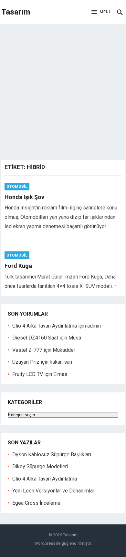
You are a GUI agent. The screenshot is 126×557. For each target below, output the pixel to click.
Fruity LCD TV (27, 374)
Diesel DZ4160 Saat (35, 338)
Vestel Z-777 (27, 350)
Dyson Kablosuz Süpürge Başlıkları (51, 454)
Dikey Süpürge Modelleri (40, 466)
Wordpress (44, 543)
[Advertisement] (63, 90)
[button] (101, 12)
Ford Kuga (18, 265)
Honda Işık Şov (24, 197)
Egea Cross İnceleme (36, 503)
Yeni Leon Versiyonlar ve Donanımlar (53, 491)
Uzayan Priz (25, 362)
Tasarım (15, 11)
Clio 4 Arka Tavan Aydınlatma (44, 326)
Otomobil (16, 186)
